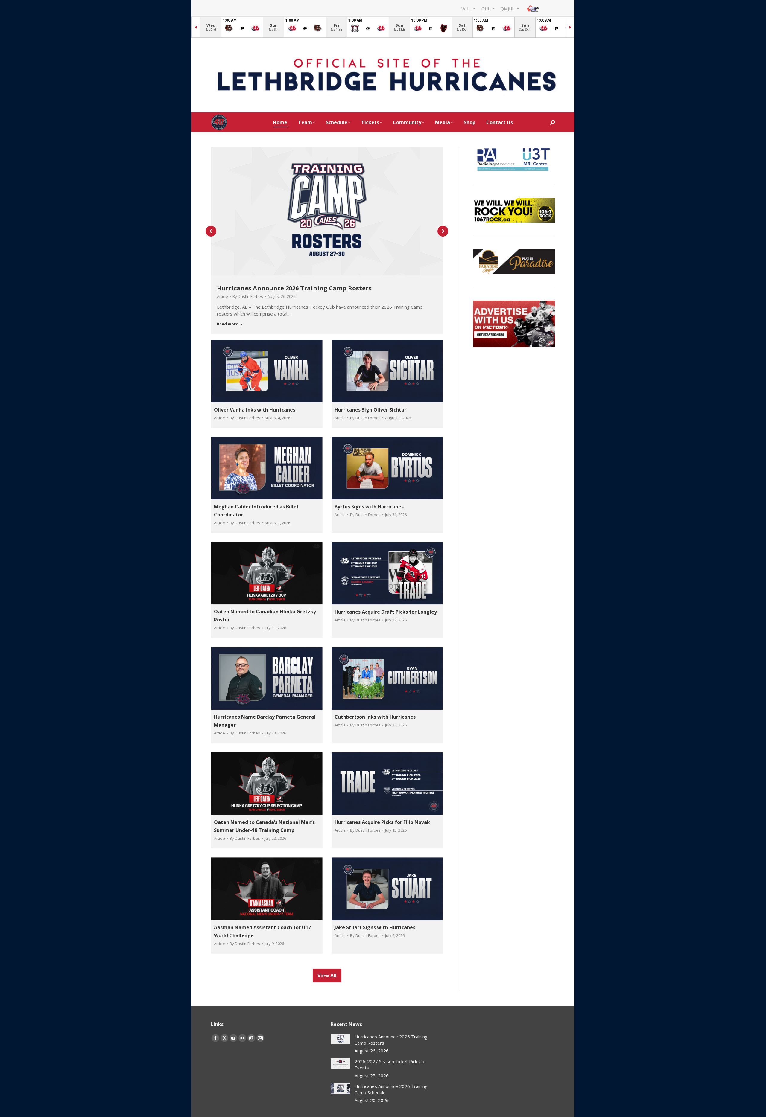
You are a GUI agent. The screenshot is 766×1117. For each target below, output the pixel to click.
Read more (227, 324)
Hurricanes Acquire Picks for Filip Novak (382, 822)
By (247, 296)
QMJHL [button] (508, 8)
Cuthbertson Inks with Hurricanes (375, 717)
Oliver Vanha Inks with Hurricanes (254, 409)
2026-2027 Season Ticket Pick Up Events (389, 1064)
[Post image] (340, 1039)
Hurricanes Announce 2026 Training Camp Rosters (294, 288)
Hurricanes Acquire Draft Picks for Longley (386, 612)
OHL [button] (486, 8)
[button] (211, 231)
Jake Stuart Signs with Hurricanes (375, 927)
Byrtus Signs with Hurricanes (369, 506)
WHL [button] (466, 8)
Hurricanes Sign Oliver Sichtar (370, 409)
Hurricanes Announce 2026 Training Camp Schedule (391, 1089)
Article (222, 296)
